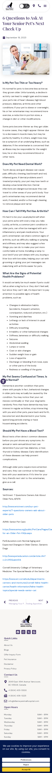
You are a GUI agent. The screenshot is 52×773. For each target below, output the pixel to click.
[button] (24, 6)
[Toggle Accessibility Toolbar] (3, 381)
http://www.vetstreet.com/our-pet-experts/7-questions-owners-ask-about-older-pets (24, 510)
